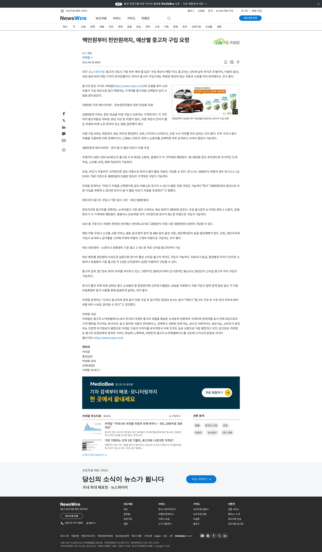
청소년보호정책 (122, 536)
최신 (65, 26)
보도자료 (101, 18)
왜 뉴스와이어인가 (167, 509)
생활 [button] (197, 425)
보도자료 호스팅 (235, 523)
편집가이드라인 (88, 536)
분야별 (127, 514)
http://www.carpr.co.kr (129, 86)
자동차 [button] (198, 432)
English (157, 536)
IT (74, 26)
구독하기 (176, 416)
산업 (83, 26)
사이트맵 (148, 536)
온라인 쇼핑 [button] (211, 425)
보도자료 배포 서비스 (77, 10)
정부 (184, 26)
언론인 (145, 18)
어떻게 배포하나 (166, 514)
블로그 (190, 10)
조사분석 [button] (212, 432)
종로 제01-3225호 (151, 542)
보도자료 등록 (250, 17)
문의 (210, 10)
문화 (92, 26)
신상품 (208, 26)
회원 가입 (257, 10)
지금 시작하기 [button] (199, 479)
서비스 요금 (163, 519)
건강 (111, 26)
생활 (101, 26)
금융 (129, 26)
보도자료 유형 (199, 514)
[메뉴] (62, 11)
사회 (166, 26)
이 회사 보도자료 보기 (94, 455)
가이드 (131, 18)
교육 (157, 26)
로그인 (244, 10)
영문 (219, 26)
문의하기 (91, 523)
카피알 (87, 57)
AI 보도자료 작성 (224, 10)
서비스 (117, 18)
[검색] (169, 18)
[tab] (139, 504)
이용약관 (75, 536)
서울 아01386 (79, 546)
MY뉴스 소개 (234, 514)
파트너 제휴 (136, 536)
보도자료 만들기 (200, 509)
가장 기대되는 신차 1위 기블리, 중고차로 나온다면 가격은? (139, 440)
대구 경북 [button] (227, 432)
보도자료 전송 (234, 519)
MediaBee (180, 536)
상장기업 (196, 26)
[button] (226, 62)
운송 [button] (225, 425)
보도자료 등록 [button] (71, 516)
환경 (175, 26)
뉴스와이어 (96, 72)
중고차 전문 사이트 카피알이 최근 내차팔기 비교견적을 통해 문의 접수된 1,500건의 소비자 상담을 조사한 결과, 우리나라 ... (143, 434)
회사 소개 (64, 536)
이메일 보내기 (91, 370)
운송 (138, 26)
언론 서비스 (233, 509)
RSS (108, 416)
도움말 (201, 10)
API (171, 536)
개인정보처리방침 (105, 536)
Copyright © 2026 (162, 546)
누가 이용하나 (165, 523)
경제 (120, 26)
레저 (148, 26)
